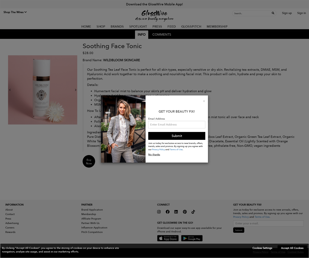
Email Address (156, 118)
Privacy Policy (158, 149)
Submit (177, 136)
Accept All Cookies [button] (292, 248)
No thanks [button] (154, 154)
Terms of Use (176, 149)
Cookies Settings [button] (262, 248)
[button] (154, 250)
